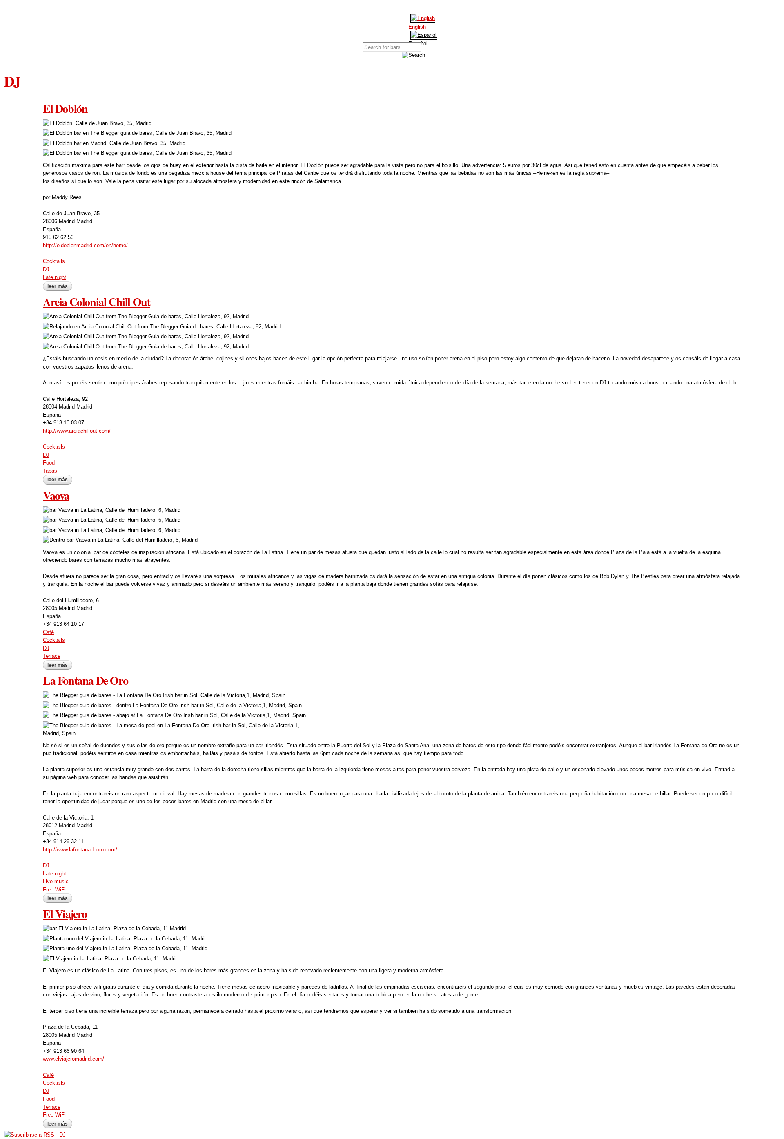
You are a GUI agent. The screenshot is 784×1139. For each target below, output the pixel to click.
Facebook (390, 8)
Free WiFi (54, 890)
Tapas (50, 471)
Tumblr (427, 8)
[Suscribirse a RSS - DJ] (35, 1135)
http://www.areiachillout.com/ (77, 431)
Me (443, 25)
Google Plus (414, 8)
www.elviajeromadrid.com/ (73, 1059)
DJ (46, 269)
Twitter (402, 8)
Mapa (359, 25)
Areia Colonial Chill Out (96, 301)
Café (48, 632)
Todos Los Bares (338, 25)
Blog (422, 25)
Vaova (56, 495)
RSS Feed (439, 8)
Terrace (51, 656)
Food (49, 463)
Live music (56, 881)
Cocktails (54, 261)
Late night (54, 277)
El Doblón (65, 108)
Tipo (401, 25)
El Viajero (65, 913)
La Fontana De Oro (85, 680)
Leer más (59, 286)
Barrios (380, 25)
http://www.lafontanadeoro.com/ (80, 849)
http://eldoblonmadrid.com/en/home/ (85, 245)
